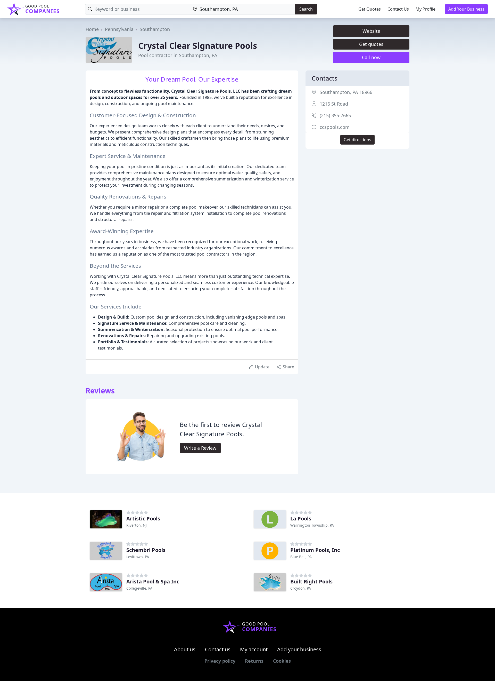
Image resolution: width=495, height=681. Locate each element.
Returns (254, 661)
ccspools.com (335, 127)
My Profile (425, 9)
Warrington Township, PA (312, 525)
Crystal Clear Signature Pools (197, 45)
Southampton (155, 29)
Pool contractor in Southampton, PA (177, 55)
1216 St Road (334, 104)
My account (254, 649)
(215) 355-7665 (335, 115)
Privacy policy (219, 661)
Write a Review (200, 448)
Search (306, 9)
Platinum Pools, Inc (315, 550)
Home (92, 29)
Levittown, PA (137, 556)
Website (371, 31)
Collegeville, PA (139, 588)
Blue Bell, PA (301, 556)
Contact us (217, 649)
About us (184, 649)
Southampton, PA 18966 (346, 92)
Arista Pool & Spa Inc (152, 581)
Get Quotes (369, 9)
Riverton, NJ (136, 525)
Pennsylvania (119, 29)
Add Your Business (466, 9)
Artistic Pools (143, 518)
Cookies (282, 661)
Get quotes (371, 44)
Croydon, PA (300, 588)
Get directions (357, 139)
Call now (371, 57)
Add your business (299, 649)
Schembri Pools (146, 550)
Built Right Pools (311, 581)
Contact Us (398, 9)
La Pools (300, 518)
